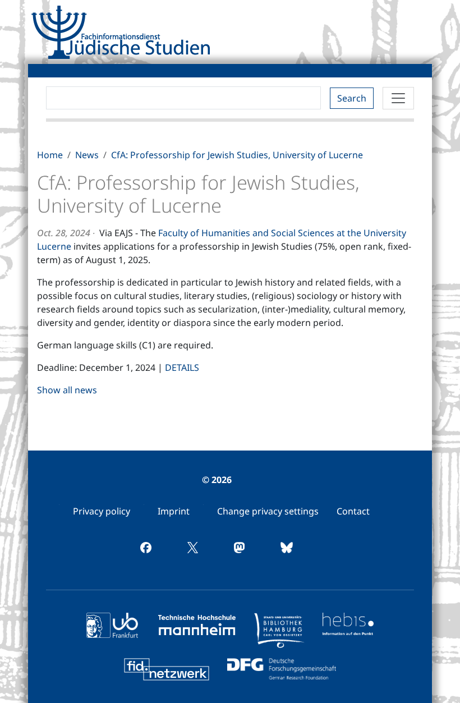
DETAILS (182, 367)
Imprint (174, 511)
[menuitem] (101, 511)
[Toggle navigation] (398, 98)
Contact (353, 511)
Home (50, 155)
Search (351, 98)
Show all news (67, 390)
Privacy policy (101, 511)
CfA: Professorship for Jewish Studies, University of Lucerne (237, 155)
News (87, 155)
